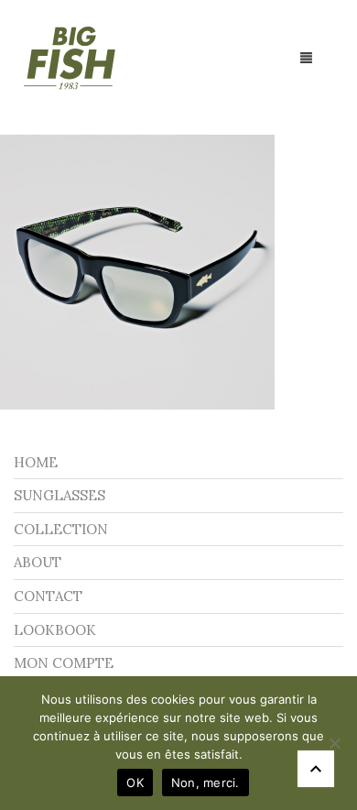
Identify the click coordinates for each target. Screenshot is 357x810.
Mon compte (64, 663)
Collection (61, 529)
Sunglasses (59, 495)
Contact (48, 596)
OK (135, 782)
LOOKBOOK (55, 630)
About (37, 562)
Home (36, 462)
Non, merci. (205, 782)
